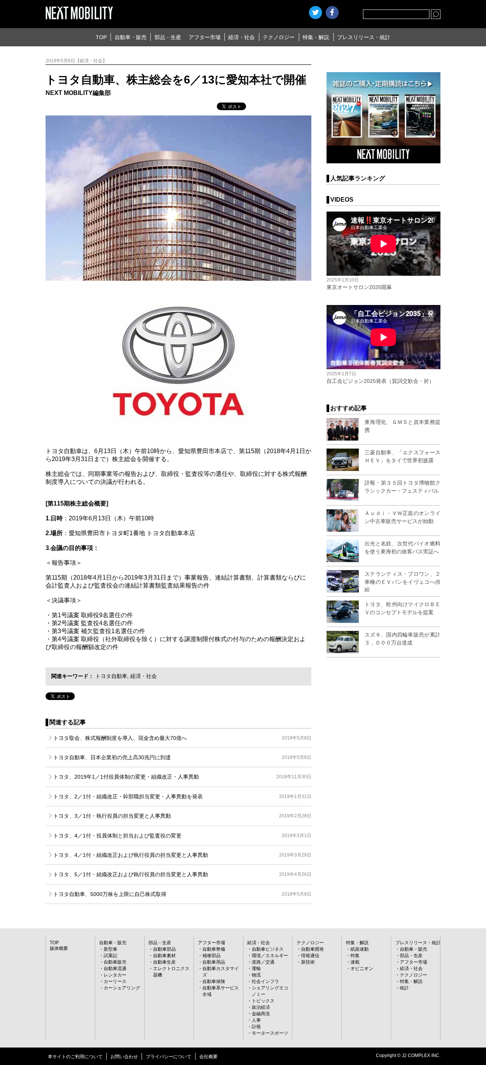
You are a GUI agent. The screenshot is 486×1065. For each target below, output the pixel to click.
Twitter (315, 12)
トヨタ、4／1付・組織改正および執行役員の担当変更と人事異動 (182, 855)
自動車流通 (115, 968)
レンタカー (115, 975)
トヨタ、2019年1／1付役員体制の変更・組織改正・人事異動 (182, 777)
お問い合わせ (124, 1056)
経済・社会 (241, 37)
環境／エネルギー (270, 955)
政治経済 (261, 1007)
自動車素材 (164, 955)
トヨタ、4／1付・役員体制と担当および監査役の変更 (182, 836)
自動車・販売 (131, 37)
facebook (332, 12)
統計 (404, 988)
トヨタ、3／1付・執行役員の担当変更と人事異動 (182, 816)
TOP (101, 37)
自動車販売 (115, 962)
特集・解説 (316, 37)
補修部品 (211, 955)
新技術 (308, 962)
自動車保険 (213, 981)
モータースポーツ (270, 1033)
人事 (256, 1020)
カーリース (115, 981)
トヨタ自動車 (111, 676)
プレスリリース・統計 (363, 37)
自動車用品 (213, 962)
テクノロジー (279, 37)
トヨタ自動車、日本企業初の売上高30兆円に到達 (182, 757)
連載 (355, 962)
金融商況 (261, 1013)
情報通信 (310, 955)
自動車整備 (213, 949)
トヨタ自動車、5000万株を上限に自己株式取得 (182, 894)
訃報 (256, 1026)
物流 (256, 975)
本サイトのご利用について (75, 1056)
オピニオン (361, 968)
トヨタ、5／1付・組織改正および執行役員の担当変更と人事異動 (182, 874)
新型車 (110, 949)
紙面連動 (359, 949)
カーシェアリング (122, 988)
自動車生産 (164, 962)
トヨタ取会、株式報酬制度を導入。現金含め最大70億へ (182, 738)
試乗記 (110, 955)
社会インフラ (265, 981)
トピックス (263, 1000)
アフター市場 (205, 37)
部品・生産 (168, 37)
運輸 (256, 968)
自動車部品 (164, 949)
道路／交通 (263, 962)
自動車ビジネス (268, 949)
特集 (355, 955)
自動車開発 (312, 949)
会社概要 (208, 1056)
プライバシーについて (168, 1056)
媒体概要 (59, 948)
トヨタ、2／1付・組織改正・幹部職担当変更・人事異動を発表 (182, 796)
